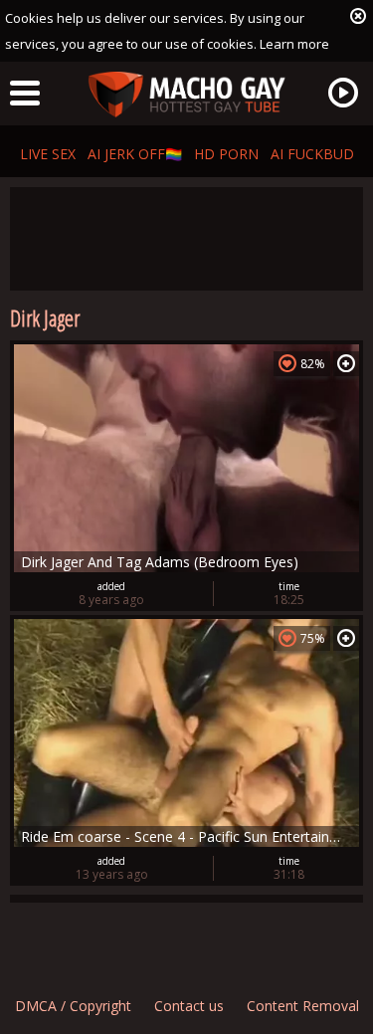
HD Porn (226, 153)
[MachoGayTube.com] (187, 95)
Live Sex (48, 153)
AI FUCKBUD (312, 153)
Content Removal (303, 1005)
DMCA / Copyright (73, 1005)
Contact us (189, 1005)
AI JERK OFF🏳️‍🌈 (135, 153)
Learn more (294, 44)
